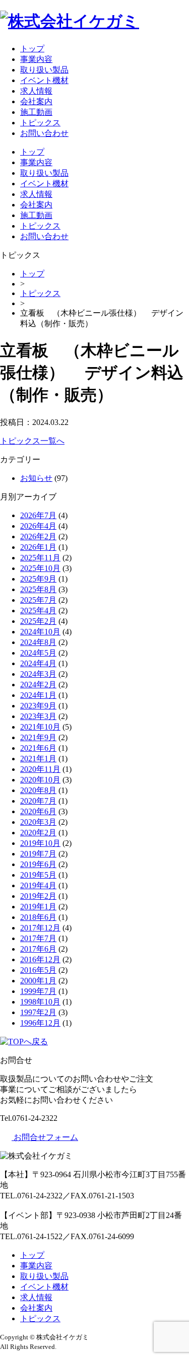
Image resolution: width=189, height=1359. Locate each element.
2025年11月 (40, 557)
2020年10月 (40, 779)
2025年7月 (38, 600)
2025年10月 (40, 568)
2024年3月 (38, 674)
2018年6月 (38, 917)
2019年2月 (38, 896)
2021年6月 (38, 748)
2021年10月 (40, 727)
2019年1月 (38, 906)
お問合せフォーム (45, 1137)
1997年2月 (38, 1012)
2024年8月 (38, 642)
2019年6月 (38, 864)
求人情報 (36, 91)
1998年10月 (40, 1001)
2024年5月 (38, 653)
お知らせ (36, 478)
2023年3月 (38, 716)
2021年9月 (38, 737)
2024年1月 (38, 695)
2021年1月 (38, 758)
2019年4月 (38, 885)
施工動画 (36, 112)
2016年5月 (38, 970)
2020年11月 (40, 769)
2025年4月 (38, 610)
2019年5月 (38, 875)
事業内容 (36, 59)
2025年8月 (38, 589)
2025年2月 (38, 621)
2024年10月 (40, 631)
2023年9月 (38, 705)
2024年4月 (38, 663)
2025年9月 (38, 579)
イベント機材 (44, 80)
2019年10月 (40, 843)
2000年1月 (38, 980)
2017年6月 (38, 949)
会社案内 (36, 101)
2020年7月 (38, 801)
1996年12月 (40, 1023)
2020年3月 (38, 822)
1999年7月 (38, 991)
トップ (32, 48)
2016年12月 (40, 959)
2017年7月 (38, 938)
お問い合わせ (44, 133)
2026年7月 (38, 515)
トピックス (40, 122)
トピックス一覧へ (32, 441)
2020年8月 (38, 790)
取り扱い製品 (44, 69)
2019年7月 (38, 853)
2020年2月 (38, 832)
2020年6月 (38, 811)
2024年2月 (38, 684)
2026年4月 (38, 526)
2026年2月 (38, 536)
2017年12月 (40, 927)
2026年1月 (38, 547)
